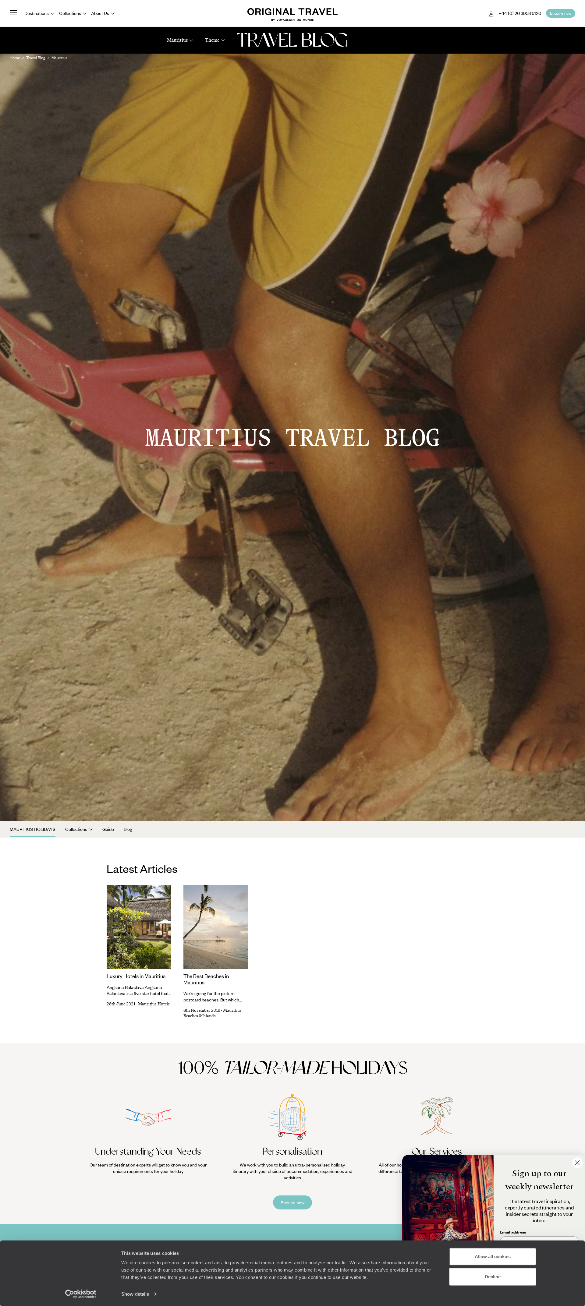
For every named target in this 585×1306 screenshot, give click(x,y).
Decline (493, 1276)
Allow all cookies (493, 1256)
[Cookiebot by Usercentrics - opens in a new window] (81, 1294)
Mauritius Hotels (154, 1004)
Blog (128, 829)
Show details (135, 1294)
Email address (513, 1232)
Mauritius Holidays (32, 829)
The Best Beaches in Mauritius (206, 979)
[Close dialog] (577, 1162)
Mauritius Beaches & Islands (212, 1013)
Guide (108, 829)
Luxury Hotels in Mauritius (136, 976)
